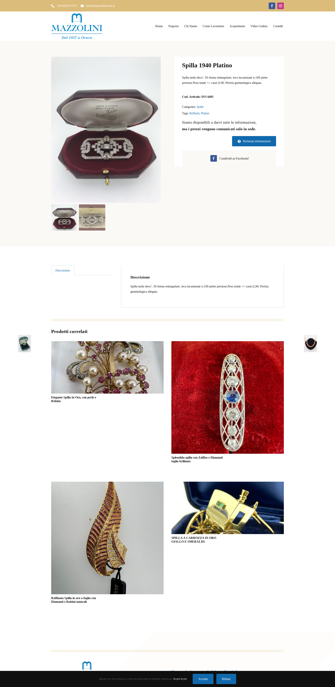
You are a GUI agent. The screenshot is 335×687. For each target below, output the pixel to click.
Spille (200, 106)
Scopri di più (180, 678)
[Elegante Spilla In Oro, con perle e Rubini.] (107, 367)
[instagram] (280, 6)
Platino (205, 113)
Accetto (203, 679)
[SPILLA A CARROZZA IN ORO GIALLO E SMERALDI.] (227, 508)
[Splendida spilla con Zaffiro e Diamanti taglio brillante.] (227, 397)
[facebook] (272, 6)
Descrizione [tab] (62, 270)
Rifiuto (226, 679)
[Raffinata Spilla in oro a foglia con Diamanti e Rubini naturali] (107, 538)
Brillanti (194, 113)
